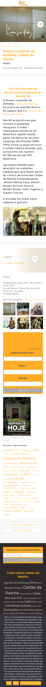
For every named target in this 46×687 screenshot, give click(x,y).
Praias (36, 501)
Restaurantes (16, 504)
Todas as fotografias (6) (33, 299)
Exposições (16, 478)
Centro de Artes (9, 471)
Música (19, 491)
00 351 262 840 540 (13, 68)
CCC (6, 466)
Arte (36, 450)
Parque (34, 498)
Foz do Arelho (10, 482)
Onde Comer (9, 495)
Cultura (25, 474)
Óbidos (6, 514)
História (24, 482)
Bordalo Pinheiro (21, 453)
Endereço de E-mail (23, 353)
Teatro (23, 507)
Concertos (10, 474)
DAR (5, 479)
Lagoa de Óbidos (11, 485)
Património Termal (12, 501)
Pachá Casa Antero (21, 499)
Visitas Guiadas (12, 510)
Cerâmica (24, 470)
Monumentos (9, 488)
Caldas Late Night (9, 463)
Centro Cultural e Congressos (23, 467)
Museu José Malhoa (28, 488)
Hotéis (34, 482)
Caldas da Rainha (26, 103)
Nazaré (30, 492)
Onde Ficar (8, 498)
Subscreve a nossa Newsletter (23, 550)
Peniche (27, 502)
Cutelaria (36, 475)
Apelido (23, 378)
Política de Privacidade (30, 683)
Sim (8, 683)
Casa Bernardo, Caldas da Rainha (23, 525)
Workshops (28, 511)
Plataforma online (35, 68)
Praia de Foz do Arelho (22, 530)
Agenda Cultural (11, 450)
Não (16, 683)
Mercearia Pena (27, 485)
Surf (25, 504)
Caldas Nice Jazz (28, 462)
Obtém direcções (15, 263)
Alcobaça (26, 450)
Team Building (10, 507)
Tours (31, 508)
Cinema (35, 471)
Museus (17, 46)
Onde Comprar (24, 495)
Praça (5, 504)
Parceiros (7, 46)
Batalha (6, 454)
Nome (23, 366)
